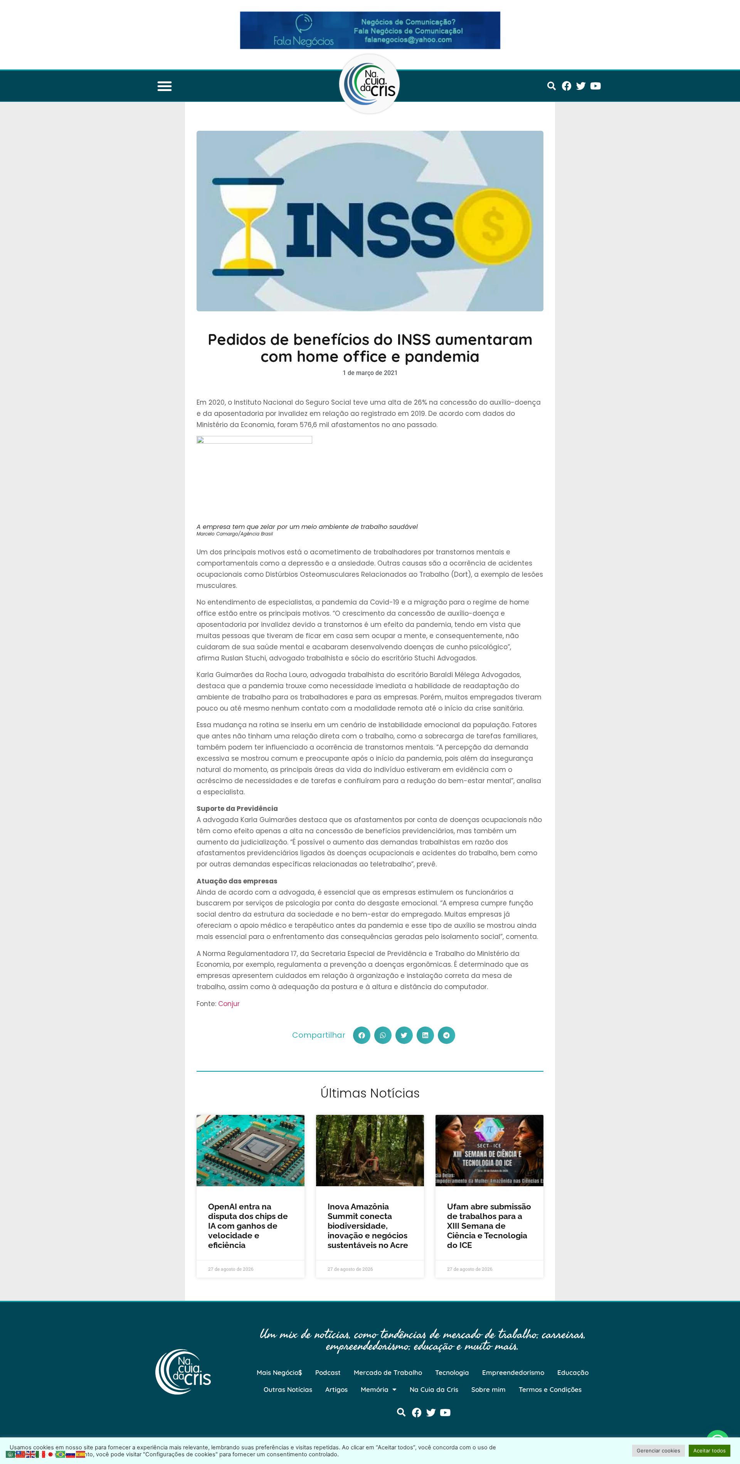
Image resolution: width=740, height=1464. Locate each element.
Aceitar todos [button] (709, 1450)
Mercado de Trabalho (388, 1372)
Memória (374, 1389)
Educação (573, 1372)
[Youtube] (595, 86)
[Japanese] (51, 1453)
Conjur (229, 1003)
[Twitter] (581, 86)
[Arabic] (11, 1453)
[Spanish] (81, 1453)
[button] (164, 86)
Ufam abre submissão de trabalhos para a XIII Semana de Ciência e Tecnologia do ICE (489, 1226)
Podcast (328, 1372)
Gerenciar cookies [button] (658, 1450)
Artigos (336, 1389)
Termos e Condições (550, 1389)
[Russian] (71, 1453)
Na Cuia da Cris (434, 1389)
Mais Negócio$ (279, 1372)
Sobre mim (488, 1389)
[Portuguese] (61, 1453)
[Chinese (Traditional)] (21, 1453)
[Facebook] (567, 86)
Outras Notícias (288, 1389)
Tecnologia (452, 1372)
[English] (31, 1453)
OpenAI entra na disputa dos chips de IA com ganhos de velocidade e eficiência (248, 1226)
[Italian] (41, 1453)
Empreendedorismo (513, 1372)
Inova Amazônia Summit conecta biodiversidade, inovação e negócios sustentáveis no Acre (368, 1226)
